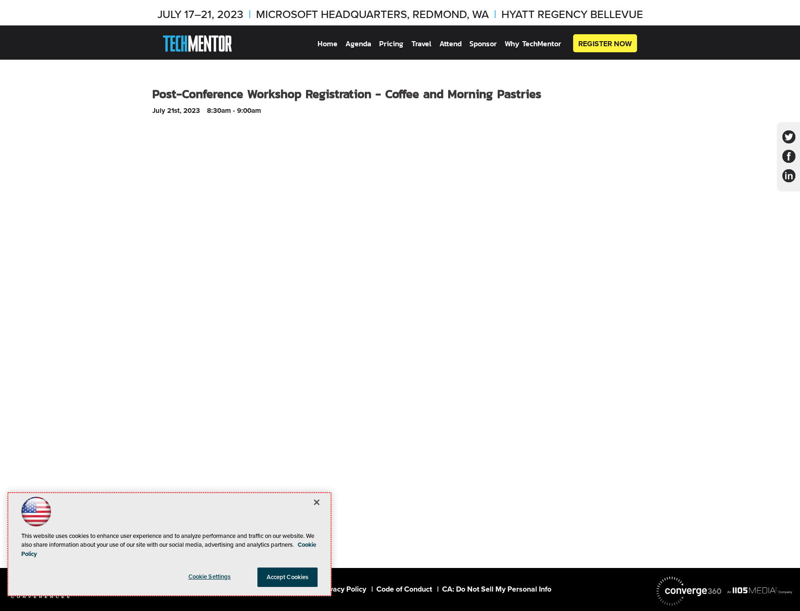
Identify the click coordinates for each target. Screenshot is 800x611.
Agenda (358, 43)
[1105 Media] (759, 590)
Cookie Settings (209, 576)
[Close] (316, 502)
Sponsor (483, 43)
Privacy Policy (343, 589)
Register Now (605, 43)
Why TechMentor (533, 43)
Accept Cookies (288, 577)
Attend (450, 43)
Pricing (391, 43)
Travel (421, 43)
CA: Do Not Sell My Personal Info (496, 589)
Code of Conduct (404, 589)
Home (328, 43)
